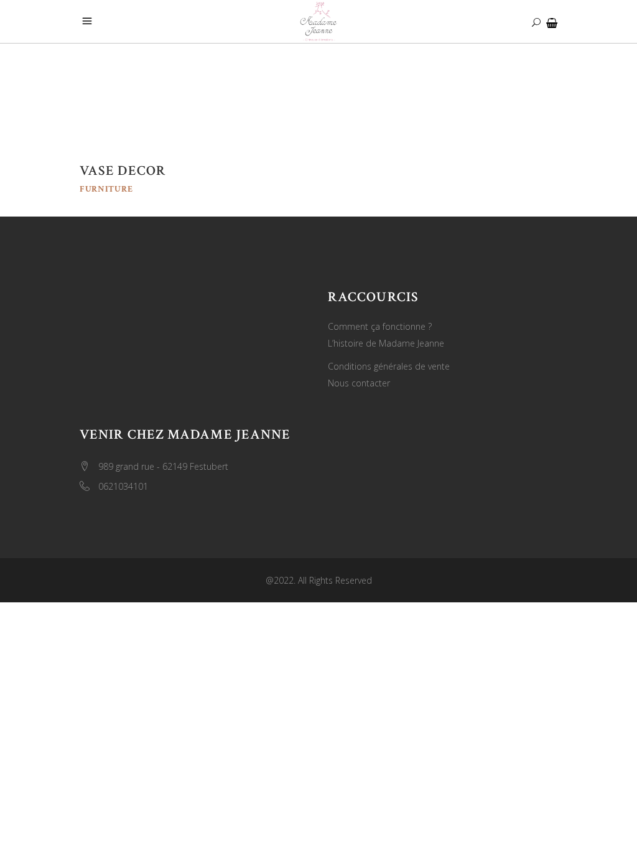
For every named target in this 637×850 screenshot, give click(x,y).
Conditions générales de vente (389, 366)
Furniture (106, 189)
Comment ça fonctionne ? (380, 326)
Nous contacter (359, 383)
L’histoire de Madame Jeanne (386, 343)
